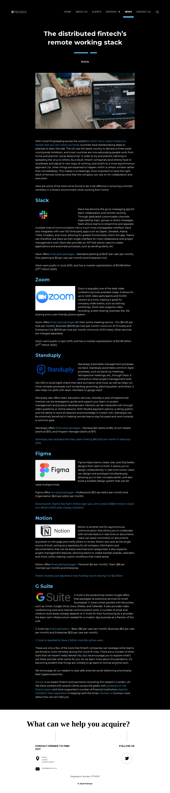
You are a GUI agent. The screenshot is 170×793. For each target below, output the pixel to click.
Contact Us (143, 12)
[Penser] (19, 12)
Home (67, 12)
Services (111, 12)
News (128, 12)
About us (81, 12)
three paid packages (62, 254)
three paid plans (59, 628)
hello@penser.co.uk (49, 768)
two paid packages (62, 492)
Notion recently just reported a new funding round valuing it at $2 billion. (79, 575)
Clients (96, 12)
